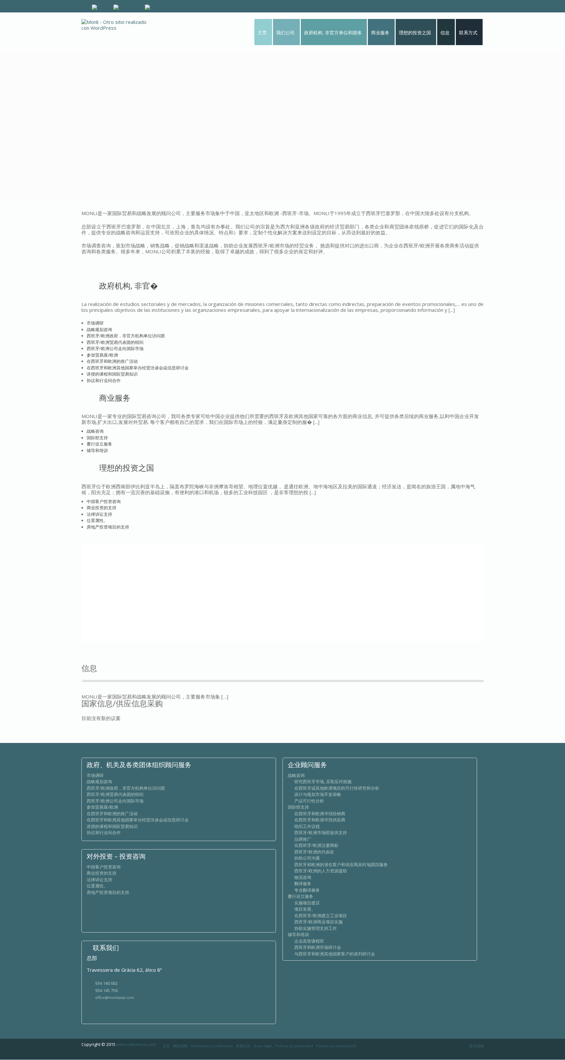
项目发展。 (305, 909)
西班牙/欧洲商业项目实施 (318, 922)
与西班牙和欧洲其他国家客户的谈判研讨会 (334, 954)
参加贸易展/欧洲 (102, 355)
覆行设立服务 (99, 444)
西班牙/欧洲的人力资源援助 (320, 871)
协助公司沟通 (307, 858)
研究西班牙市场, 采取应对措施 (322, 781)
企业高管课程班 (309, 941)
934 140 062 (106, 983)
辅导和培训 (97, 450)
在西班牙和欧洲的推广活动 (112, 361)
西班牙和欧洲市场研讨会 (317, 947)
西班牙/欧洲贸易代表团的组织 (115, 342)
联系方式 (243, 1045)
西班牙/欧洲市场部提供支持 (320, 832)
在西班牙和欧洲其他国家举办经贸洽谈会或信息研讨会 (138, 368)
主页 (166, 1045)
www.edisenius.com (136, 1044)
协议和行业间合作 (104, 380)
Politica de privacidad (294, 1045)
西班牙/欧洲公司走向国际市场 (115, 348)
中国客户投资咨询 (104, 501)
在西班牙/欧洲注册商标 (316, 845)
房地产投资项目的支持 (108, 527)
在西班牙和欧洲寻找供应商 (319, 820)
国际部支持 (97, 438)
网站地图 (180, 1045)
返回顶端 (476, 1045)
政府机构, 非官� (128, 285)
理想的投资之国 (126, 467)
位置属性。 (97, 520)
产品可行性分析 (309, 801)
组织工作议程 (307, 826)
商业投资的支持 (101, 508)
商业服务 (114, 397)
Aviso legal (263, 1045)
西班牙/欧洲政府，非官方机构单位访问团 (126, 336)
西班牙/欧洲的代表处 (314, 852)
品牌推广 (302, 839)
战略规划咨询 (99, 329)
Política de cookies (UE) (336, 1045)
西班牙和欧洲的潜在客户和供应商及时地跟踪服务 (341, 864)
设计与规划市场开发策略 (317, 794)
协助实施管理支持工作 (315, 928)
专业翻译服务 (307, 890)
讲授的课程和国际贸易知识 (112, 374)
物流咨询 (302, 877)
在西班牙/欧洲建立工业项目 (320, 915)
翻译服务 (302, 883)
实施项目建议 (307, 903)
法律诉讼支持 (99, 514)
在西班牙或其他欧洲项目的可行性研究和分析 (336, 788)
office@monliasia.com (114, 997)
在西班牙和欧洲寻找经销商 (319, 813)
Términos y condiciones (212, 1045)
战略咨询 (95, 431)
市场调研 (95, 323)
